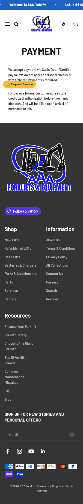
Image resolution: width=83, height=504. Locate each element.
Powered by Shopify (49, 486)
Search (51, 290)
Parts (9, 282)
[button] (65, 24)
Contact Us (54, 273)
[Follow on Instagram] (19, 451)
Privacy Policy (56, 257)
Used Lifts (12, 257)
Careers (52, 282)
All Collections (57, 265)
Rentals (10, 299)
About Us (53, 240)
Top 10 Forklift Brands (15, 360)
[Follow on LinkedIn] (43, 451)
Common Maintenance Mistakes (14, 376)
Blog (8, 399)
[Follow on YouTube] (31, 451)
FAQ (7, 391)
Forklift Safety (16, 335)
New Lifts (12, 240)
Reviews (52, 299)
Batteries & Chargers (20, 265)
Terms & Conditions (60, 248)
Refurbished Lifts (18, 248)
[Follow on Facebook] (8, 451)
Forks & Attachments (20, 273)
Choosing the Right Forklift (19, 346)
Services (11, 290)
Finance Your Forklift (20, 326)
